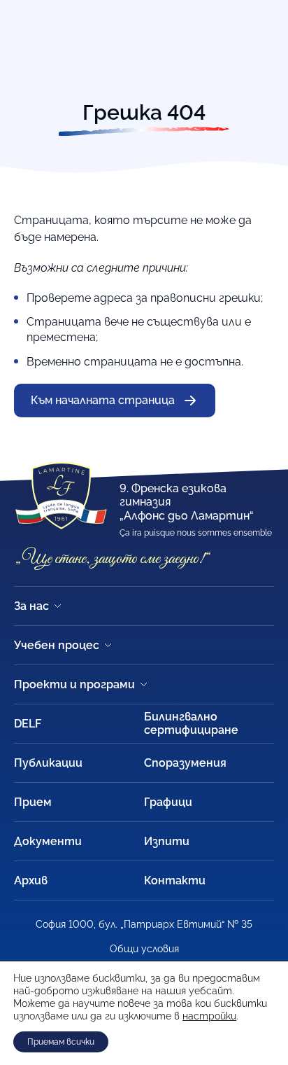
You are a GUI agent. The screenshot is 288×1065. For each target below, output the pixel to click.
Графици (168, 802)
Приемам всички (60, 1042)
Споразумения (185, 763)
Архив (31, 880)
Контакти (175, 880)
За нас (31, 606)
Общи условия (144, 948)
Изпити (166, 841)
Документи (48, 841)
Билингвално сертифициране (191, 723)
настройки (209, 1016)
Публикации (48, 763)
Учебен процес (56, 645)
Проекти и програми (74, 684)
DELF (27, 723)
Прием (33, 802)
